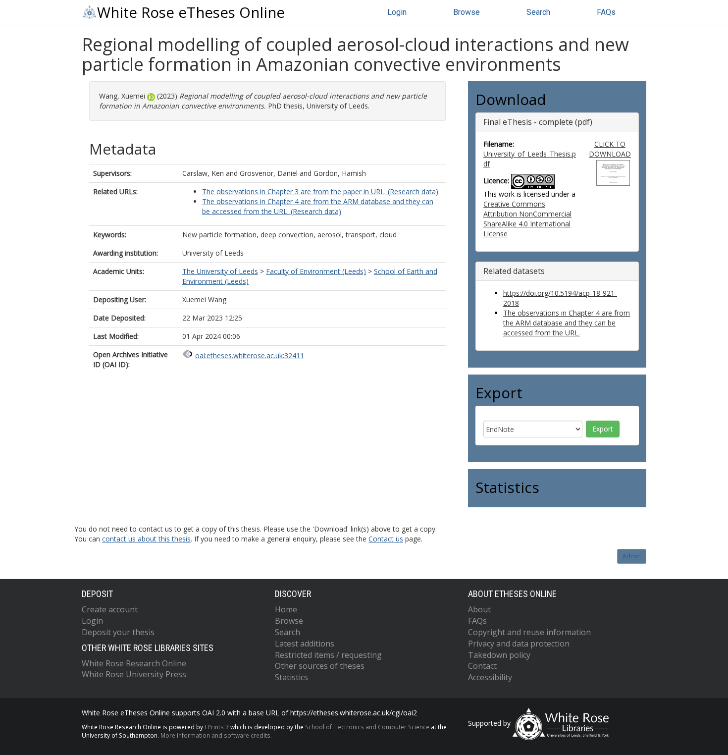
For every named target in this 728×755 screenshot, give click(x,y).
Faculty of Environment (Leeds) (316, 271)
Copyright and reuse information (529, 632)
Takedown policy (499, 654)
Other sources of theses (319, 665)
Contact (482, 665)
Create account (110, 609)
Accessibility (490, 677)
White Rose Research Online (134, 663)
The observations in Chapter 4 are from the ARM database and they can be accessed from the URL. (566, 322)
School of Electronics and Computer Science (367, 727)
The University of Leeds (220, 271)
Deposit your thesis (118, 632)
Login (397, 12)
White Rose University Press (134, 674)
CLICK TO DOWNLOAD (610, 149)
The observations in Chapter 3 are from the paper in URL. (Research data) (320, 191)
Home (286, 609)
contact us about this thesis (146, 538)
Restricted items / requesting (328, 654)
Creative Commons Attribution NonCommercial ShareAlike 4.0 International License (527, 218)
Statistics (291, 677)
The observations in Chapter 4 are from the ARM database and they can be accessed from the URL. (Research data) (317, 206)
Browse (466, 12)
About (479, 609)
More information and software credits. (216, 735)
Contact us (385, 538)
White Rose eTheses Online (191, 12)
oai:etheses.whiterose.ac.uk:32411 (249, 355)
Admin (632, 556)
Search (538, 12)
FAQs (606, 12)
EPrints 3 (217, 727)
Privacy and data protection (519, 643)
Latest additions (304, 643)
